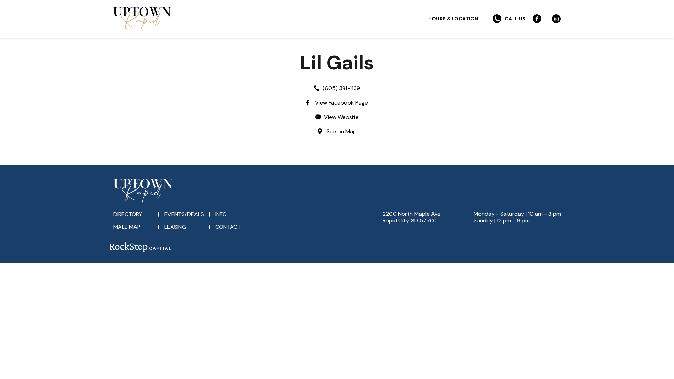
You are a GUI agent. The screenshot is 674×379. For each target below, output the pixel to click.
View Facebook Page (341, 102)
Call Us (515, 18)
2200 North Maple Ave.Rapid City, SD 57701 (412, 217)
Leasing (175, 227)
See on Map (341, 131)
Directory (127, 214)
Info (221, 214)
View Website (341, 117)
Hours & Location (453, 18)
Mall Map (126, 227)
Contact (228, 227)
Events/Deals (184, 214)
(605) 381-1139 (341, 88)
